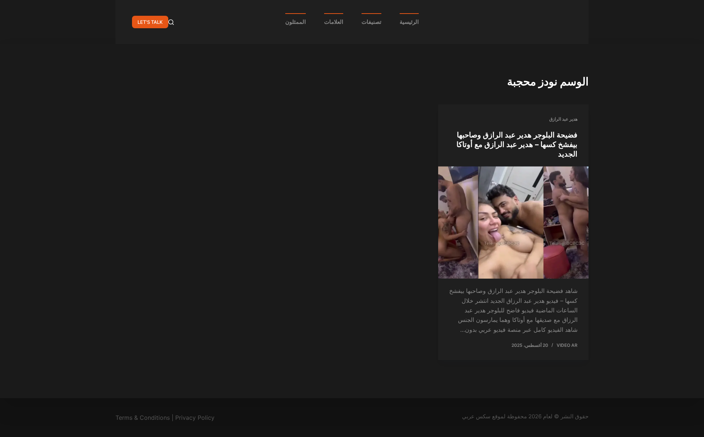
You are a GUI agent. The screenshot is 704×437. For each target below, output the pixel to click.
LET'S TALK (150, 22)
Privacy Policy (194, 417)
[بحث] (171, 22)
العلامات (333, 21)
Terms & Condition (141, 417)
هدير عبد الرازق (563, 119)
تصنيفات (371, 21)
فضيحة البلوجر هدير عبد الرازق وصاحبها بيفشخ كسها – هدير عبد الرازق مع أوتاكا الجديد (517, 144)
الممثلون (295, 21)
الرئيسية (409, 21)
